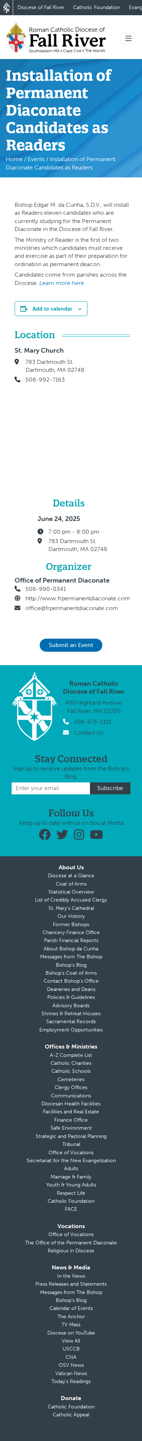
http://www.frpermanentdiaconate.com (77, 598)
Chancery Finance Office (71, 932)
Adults (71, 1168)
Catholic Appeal (71, 1415)
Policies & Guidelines (71, 997)
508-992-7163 (45, 379)
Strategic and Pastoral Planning (71, 1136)
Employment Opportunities (71, 1030)
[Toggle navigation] (129, 38)
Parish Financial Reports (71, 940)
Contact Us (88, 732)
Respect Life (71, 1193)
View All (71, 1341)
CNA (71, 1357)
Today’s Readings (71, 1381)
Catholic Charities (71, 1063)
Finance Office (71, 1120)
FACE (71, 1209)
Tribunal (71, 1144)
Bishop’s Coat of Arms (71, 973)
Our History (71, 916)
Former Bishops (71, 924)
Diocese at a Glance (71, 876)
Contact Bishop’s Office (71, 981)
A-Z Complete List (71, 1055)
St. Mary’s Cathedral (71, 908)
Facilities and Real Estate (71, 1112)
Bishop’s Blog (71, 965)
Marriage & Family (71, 1177)
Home (14, 159)
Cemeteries (71, 1079)
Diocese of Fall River (40, 7)
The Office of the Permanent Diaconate (71, 1243)
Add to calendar (52, 308)
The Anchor (71, 1317)
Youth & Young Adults (71, 1185)
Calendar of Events (71, 1308)
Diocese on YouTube (71, 1333)
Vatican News (71, 1373)
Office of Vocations (71, 1153)
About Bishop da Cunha (71, 949)
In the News (71, 1276)
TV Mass (71, 1325)
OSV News (71, 1365)
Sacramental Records (71, 1021)
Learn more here (61, 283)
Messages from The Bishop (71, 957)
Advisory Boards (71, 1006)
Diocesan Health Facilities (71, 1104)
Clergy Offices (71, 1087)
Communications (71, 1096)
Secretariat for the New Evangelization (71, 1161)
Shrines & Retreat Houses (71, 1014)
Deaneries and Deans (71, 989)
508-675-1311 (92, 721)
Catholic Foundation (96, 7)
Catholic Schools (71, 1071)
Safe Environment (71, 1128)
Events (36, 159)
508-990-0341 (45, 588)
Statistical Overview (71, 892)
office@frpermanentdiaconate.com (71, 608)
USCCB (71, 1349)
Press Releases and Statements (71, 1284)
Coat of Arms (71, 884)
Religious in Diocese (71, 1251)
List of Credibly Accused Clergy (71, 900)
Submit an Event (71, 645)
